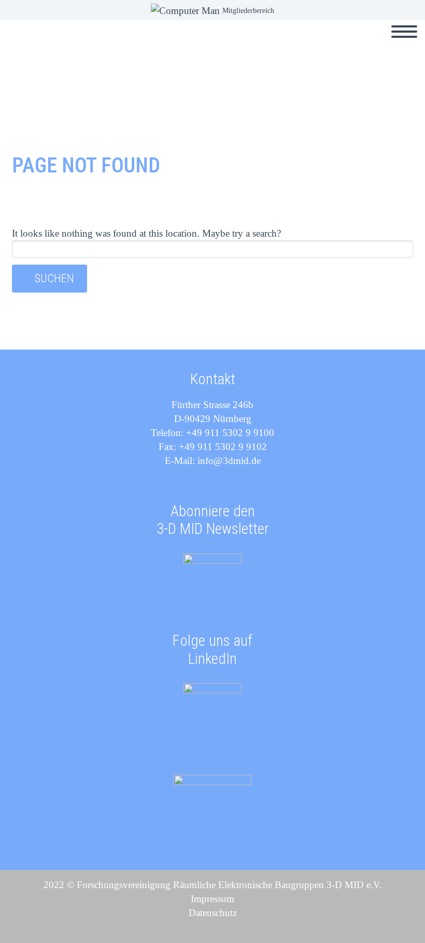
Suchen (54, 278)
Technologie (372, 43)
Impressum (212, 898)
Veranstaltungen (159, 43)
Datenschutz (213, 912)
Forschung (305, 43)
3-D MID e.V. (237, 43)
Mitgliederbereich (248, 10)
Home (92, 43)
